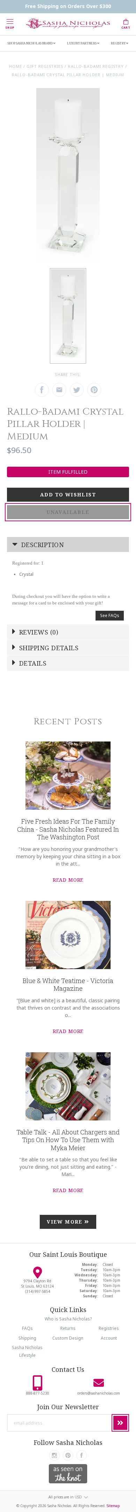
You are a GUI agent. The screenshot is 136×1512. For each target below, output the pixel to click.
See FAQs (109, 615)
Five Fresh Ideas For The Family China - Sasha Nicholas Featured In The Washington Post (68, 829)
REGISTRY (118, 43)
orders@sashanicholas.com (98, 1393)
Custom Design (67, 1338)
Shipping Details (48, 648)
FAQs (27, 1328)
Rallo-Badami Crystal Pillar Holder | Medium (68, 74)
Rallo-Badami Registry (96, 66)
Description (42, 544)
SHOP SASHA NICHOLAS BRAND (30, 43)
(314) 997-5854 (37, 1291)
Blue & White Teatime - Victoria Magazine (68, 984)
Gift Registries (45, 66)
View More (65, 1221)
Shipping (27, 1338)
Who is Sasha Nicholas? (68, 1319)
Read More (68, 879)
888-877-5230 (37, 1393)
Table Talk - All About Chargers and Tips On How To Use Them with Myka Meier (68, 1140)
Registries (109, 1328)
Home (15, 66)
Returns (68, 1328)
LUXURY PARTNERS (82, 43)
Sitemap (113, 1505)
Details (32, 663)
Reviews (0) (37, 632)
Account (109, 1338)
